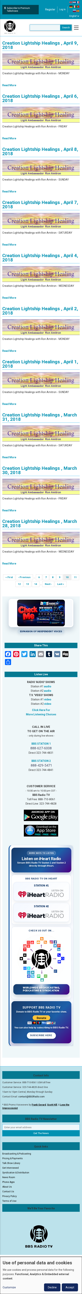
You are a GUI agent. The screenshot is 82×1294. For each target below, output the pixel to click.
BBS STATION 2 (41, 760)
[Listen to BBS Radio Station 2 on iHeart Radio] (41, 914)
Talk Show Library (11, 1163)
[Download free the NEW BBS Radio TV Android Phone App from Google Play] (41, 815)
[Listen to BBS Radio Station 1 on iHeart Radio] (41, 894)
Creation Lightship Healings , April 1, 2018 (40, 364)
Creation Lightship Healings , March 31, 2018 (39, 417)
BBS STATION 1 (41, 743)
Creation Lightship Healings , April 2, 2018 (40, 311)
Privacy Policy (9, 1196)
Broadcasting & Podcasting (16, 1153)
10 (68, 578)
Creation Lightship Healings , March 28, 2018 (39, 523)
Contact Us (8, 1191)
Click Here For (41, 710)
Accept (70, 1287)
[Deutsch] (71, 6)
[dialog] (41, 1275)
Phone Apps (8, 1182)
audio (47, 686)
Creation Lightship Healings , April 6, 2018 (40, 98)
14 (36, 584)
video (47, 699)
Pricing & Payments (12, 1158)
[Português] (78, 6)
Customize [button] (9, 1287)
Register (50, 9)
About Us (7, 1186)
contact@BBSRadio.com (31, 1096)
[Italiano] (74, 6)
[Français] (78, 2)
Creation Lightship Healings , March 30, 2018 (39, 470)
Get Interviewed (10, 1168)
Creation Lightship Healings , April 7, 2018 (40, 204)
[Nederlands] (74, 2)
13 (28, 584)
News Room (8, 1177)
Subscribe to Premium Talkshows (18, 9)
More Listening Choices (41, 714)
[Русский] (74, 10)
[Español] (78, 10)
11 (76, 577)
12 (20, 584)
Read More (9, 85)
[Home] (10, 27)
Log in (62, 9)
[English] (71, 2)
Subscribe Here (41, 1035)
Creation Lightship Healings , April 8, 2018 (40, 151)
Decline (52, 1287)
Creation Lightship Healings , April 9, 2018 (40, 45)
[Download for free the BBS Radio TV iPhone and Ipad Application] (41, 830)
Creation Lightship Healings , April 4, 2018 (40, 258)
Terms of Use (9, 1201)
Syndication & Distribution (15, 1172)
